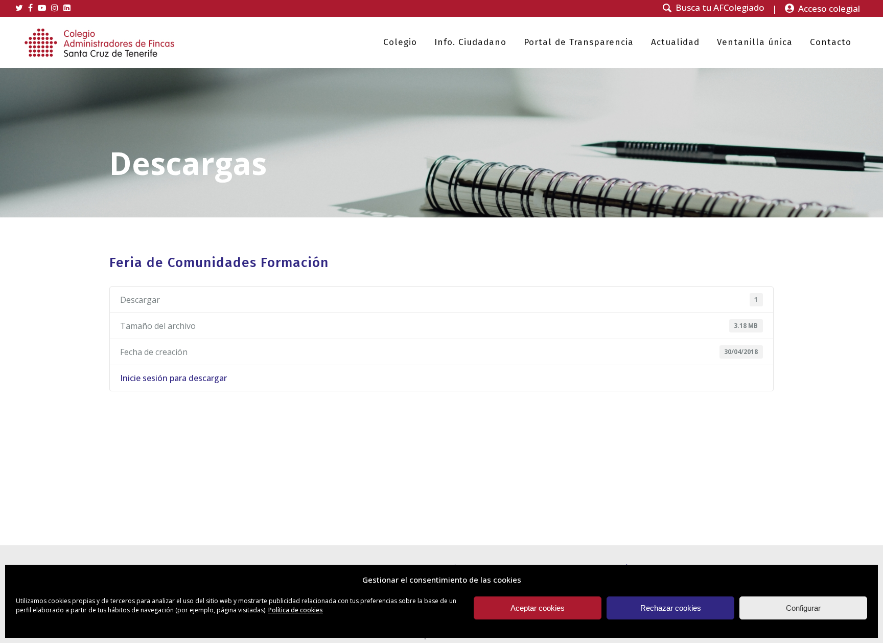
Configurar (803, 608)
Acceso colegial (829, 8)
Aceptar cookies (537, 608)
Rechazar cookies (670, 608)
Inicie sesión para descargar (173, 378)
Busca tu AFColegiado (720, 8)
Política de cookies (295, 610)
